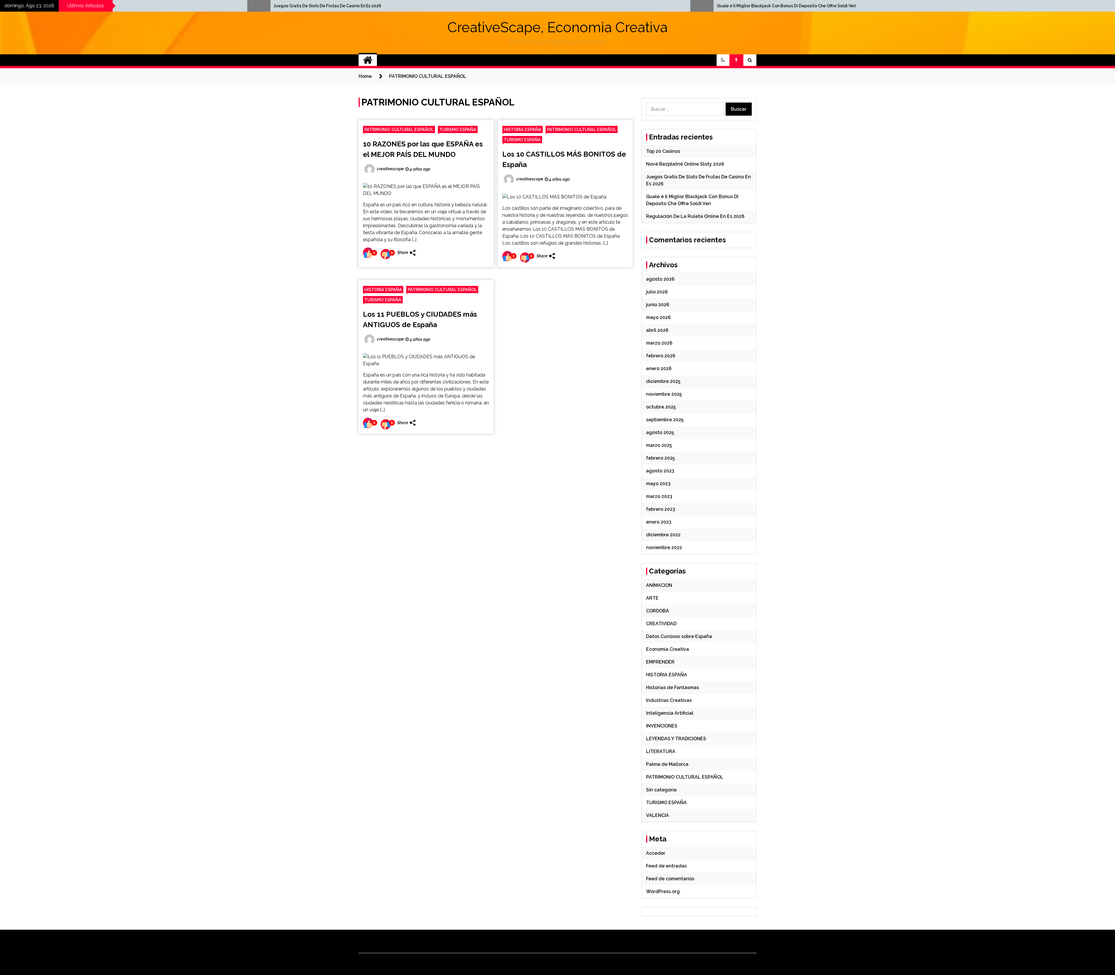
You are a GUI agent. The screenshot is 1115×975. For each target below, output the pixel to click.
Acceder (655, 853)
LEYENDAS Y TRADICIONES (676, 738)
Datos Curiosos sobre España (679, 636)
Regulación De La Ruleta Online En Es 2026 (695, 216)
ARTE (652, 598)
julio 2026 (657, 292)
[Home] (368, 60)
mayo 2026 (658, 317)
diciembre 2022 (663, 534)
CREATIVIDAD (661, 623)
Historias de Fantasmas (672, 687)
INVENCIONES (661, 726)
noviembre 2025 (664, 394)
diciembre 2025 (663, 381)
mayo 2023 (658, 483)
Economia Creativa (667, 649)
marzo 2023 (659, 496)
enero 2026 (659, 368)
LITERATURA (660, 751)
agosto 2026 (660, 279)
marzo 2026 (659, 343)
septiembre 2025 (665, 419)
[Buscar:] (686, 109)
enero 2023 (658, 522)
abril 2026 (657, 330)
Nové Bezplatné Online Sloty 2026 (685, 164)
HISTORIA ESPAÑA (522, 129)
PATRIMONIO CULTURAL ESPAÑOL (399, 129)
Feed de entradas (666, 866)
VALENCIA (657, 815)
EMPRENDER (660, 662)
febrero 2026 (660, 356)
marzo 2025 (659, 445)
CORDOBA (657, 611)
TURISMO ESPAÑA (457, 129)
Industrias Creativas (669, 700)
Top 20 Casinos (663, 151)
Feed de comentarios (670, 878)
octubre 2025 (661, 407)
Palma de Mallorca (667, 764)
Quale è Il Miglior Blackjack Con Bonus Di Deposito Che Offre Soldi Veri (560, 5)
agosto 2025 (660, 432)
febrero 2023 (660, 509)
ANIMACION (659, 585)
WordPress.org (663, 891)
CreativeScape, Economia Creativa (557, 27)
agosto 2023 (660, 471)
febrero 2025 (660, 458)
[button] (723, 60)
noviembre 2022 (664, 547)
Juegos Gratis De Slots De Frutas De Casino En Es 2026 (101, 5)
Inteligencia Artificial (669, 713)
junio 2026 (657, 304)
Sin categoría (661, 790)
